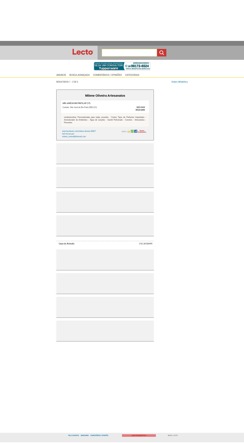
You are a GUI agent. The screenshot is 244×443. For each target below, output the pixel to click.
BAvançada (79, 75)
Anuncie (61, 75)
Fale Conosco (73, 435)
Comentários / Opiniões (99, 435)
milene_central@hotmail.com (74, 136)
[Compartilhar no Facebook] (136, 131)
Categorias (132, 75)
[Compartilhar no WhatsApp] (132, 131)
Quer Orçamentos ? (139, 435)
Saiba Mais (85, 435)
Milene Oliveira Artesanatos (105, 95)
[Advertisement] (122, 20)
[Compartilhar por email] (129, 131)
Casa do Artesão (66, 243)
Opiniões (107, 75)
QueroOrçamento (142, 131)
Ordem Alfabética (179, 82)
